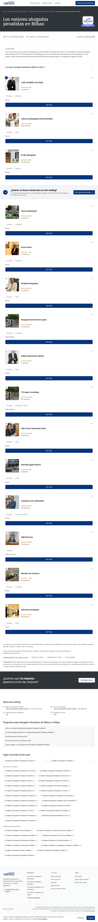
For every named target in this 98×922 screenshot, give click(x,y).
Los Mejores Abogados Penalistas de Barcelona (55, 776)
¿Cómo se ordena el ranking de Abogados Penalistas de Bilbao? (25, 728)
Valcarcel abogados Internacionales (37, 119)
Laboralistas (18, 224)
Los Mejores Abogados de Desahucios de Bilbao (21, 835)
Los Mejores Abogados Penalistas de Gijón (19, 781)
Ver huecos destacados (83, 192)
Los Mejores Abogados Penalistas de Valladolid (21, 815)
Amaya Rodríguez (43, 37)
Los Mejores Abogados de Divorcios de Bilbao (58, 835)
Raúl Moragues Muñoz (31, 465)
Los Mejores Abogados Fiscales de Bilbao (19, 850)
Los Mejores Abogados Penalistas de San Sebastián (59, 800)
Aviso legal (78, 876)
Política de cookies (81, 882)
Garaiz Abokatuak (29, 211)
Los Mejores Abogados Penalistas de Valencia (54, 810)
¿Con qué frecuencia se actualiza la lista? (18, 740)
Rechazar (81, 918)
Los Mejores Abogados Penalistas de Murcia (20, 790)
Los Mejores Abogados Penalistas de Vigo (55, 815)
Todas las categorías (33, 898)
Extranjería (18, 96)
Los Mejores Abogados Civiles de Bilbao (19, 830)
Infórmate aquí (87, 680)
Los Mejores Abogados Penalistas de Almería (20, 776)
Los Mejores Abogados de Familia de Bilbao (56, 840)
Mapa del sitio (55, 885)
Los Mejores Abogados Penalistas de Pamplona (21, 795)
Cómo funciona (35, 3)
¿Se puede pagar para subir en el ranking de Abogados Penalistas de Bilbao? (29, 732)
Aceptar (90, 918)
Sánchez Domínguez (30, 610)
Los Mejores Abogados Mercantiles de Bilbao (20, 855)
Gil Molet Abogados (29, 283)
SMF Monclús (27, 537)
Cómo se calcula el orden (18, 666)
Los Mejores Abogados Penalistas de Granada (54, 781)
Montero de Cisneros (30, 573)
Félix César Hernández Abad (33, 428)
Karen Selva (26, 247)
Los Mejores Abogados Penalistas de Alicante (55, 771)
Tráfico (17, 297)
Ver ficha (49, 105)
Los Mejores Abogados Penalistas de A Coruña (20, 771)
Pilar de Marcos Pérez (17, 37)
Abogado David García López (34, 320)
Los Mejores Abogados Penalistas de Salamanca (21, 800)
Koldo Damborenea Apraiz (32, 356)
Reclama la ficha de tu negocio (12, 890)
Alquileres (18, 168)
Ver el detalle (43, 919)
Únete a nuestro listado (58, 888)
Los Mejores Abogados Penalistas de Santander (21, 805)
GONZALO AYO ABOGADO (32, 501)
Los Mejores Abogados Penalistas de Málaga (54, 785)
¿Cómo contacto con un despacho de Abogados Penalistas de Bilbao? (27, 744)
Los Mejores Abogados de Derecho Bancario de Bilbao (55, 830)
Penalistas (9, 96)
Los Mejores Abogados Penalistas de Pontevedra (57, 795)
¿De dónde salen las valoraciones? (16, 736)
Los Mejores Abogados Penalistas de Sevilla (56, 805)
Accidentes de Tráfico (21, 405)
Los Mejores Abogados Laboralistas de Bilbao (52, 850)
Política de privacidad (82, 879)
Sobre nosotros (47, 3)
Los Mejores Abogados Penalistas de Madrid (20, 785)
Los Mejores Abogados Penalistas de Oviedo (54, 790)
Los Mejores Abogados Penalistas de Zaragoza (21, 820)
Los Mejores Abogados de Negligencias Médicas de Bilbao (61, 845)
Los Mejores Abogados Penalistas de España (41, 11)
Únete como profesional (85, 3)
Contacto (58, 3)
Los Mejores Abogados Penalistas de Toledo (20, 810)
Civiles (17, 132)
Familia (17, 478)
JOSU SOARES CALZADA (32, 82)
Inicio (4, 11)
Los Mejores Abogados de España (17, 11)
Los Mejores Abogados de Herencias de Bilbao (21, 845)
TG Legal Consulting (30, 392)
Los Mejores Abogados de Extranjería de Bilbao (21, 840)
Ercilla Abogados (28, 155)
